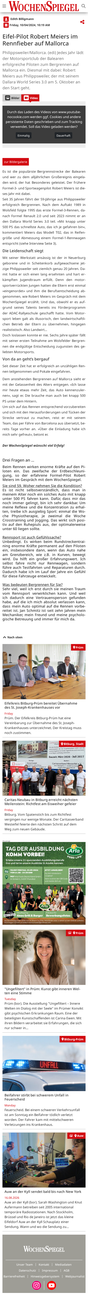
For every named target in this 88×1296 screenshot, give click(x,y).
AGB (66, 1270)
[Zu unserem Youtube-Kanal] (51, 1285)
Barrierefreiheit (14, 1276)
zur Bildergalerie (15, 162)
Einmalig (24, 135)
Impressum (50, 1270)
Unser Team (24, 1264)
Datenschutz (27, 1270)
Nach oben (15, 637)
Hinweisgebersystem (45, 1276)
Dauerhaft (63, 135)
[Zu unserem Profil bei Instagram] (36, 1285)
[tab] (11, 97)
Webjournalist (75, 1276)
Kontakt (44, 1264)
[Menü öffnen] (4, 6)
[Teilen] (82, 22)
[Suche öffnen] (83, 6)
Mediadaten (63, 1264)
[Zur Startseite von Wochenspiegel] (44, 6)
